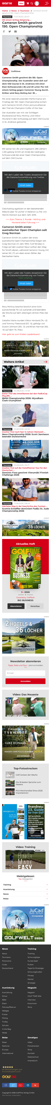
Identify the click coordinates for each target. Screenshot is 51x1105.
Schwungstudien (35, 972)
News (14, 11)
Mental (30, 979)
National (5, 1046)
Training (7, 885)
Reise (5, 898)
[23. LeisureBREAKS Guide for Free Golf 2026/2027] (25, 821)
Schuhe (5, 1025)
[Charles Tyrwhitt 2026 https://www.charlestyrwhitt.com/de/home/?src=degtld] (25, 349)
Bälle (4, 1000)
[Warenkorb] (27, 4)
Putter (5, 1014)
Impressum (33, 1061)
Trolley (5, 1022)
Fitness (31, 975)
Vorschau (35, 606)
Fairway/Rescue (9, 1007)
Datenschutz (33, 1057)
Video (30, 1042)
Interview (32, 1000)
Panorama (6, 961)
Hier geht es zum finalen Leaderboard (20, 334)
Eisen (4, 1003)
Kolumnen (32, 1003)
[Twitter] (9, 32)
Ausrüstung (9, 889)
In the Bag (6, 1029)
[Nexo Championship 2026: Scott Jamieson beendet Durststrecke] (25, 415)
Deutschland (7, 968)
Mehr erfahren (26, 180)
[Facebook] (4, 32)
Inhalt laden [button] (25, 185)
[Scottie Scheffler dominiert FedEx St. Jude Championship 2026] (25, 489)
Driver (4, 996)
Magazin (31, 992)
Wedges (5, 1011)
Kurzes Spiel (33, 961)
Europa (5, 1050)
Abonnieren (16, 606)
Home (5, 11)
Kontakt (31, 1053)
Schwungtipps (34, 957)
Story (30, 1007)
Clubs (4, 964)
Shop (30, 1050)
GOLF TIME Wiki (34, 996)
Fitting (5, 1018)
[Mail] (15, 32)
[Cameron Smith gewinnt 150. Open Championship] (25, 707)
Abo (21, 3)
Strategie (31, 983)
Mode (4, 1033)
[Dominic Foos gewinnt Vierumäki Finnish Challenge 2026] (25, 451)
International (7, 1053)
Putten (31, 964)
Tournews (24, 11)
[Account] (37, 5)
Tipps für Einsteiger (36, 968)
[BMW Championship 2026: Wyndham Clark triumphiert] (25, 377)
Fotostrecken (33, 1046)
